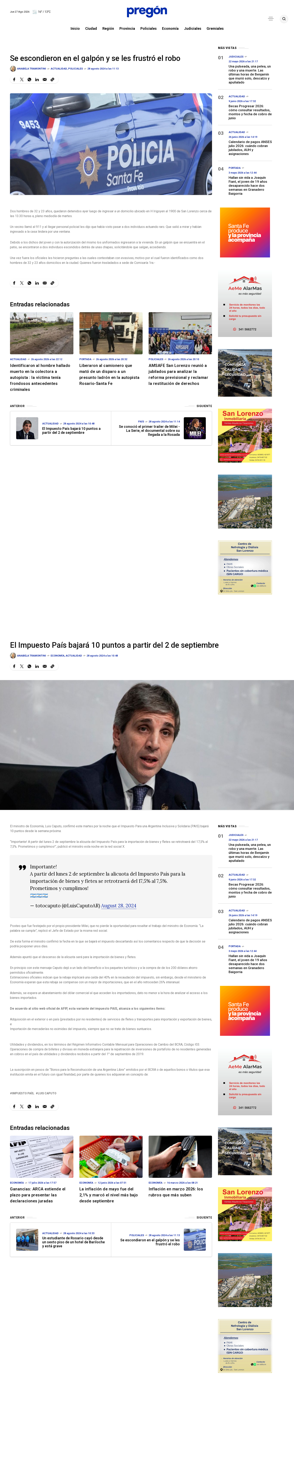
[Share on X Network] (22, 79)
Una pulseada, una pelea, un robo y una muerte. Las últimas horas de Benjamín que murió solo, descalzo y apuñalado (250, 74)
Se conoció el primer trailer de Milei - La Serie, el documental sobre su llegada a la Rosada (149, 430)
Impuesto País (23, 1093)
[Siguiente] (195, 428)
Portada (85, 359)
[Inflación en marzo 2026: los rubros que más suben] (180, 1156)
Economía (57, 655)
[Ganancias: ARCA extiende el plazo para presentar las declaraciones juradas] (41, 1156)
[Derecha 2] (245, 435)
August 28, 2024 (118, 906)
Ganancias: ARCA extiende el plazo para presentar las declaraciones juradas (38, 1195)
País (141, 421)
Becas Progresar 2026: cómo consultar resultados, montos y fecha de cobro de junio (250, 112)
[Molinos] (245, 501)
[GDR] (245, 372)
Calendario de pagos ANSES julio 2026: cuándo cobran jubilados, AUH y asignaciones (250, 148)
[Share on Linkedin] (37, 79)
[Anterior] (27, 428)
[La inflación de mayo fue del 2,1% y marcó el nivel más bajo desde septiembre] (111, 1156)
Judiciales (236, 56)
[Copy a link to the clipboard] (52, 79)
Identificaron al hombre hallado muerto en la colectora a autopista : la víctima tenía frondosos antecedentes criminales (40, 377)
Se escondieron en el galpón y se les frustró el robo (150, 1242)
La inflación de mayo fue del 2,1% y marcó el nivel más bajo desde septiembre (108, 1195)
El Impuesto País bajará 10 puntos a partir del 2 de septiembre (71, 430)
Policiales (75, 68)
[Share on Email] (45, 79)
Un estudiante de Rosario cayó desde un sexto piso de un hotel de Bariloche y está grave (73, 1242)
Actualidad (59, 68)
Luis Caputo (47, 1093)
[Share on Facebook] (14, 79)
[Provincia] (245, 232)
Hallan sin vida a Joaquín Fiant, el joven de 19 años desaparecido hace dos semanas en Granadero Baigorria (248, 186)
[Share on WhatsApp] (29, 79)
